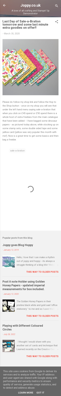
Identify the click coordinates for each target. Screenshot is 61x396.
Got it (40, 392)
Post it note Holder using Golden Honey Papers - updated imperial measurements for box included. (24, 285)
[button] (56, 22)
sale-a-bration (17, 150)
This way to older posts (42, 271)
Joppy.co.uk (30, 5)
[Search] (56, 6)
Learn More (25, 392)
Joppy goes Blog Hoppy (18, 245)
